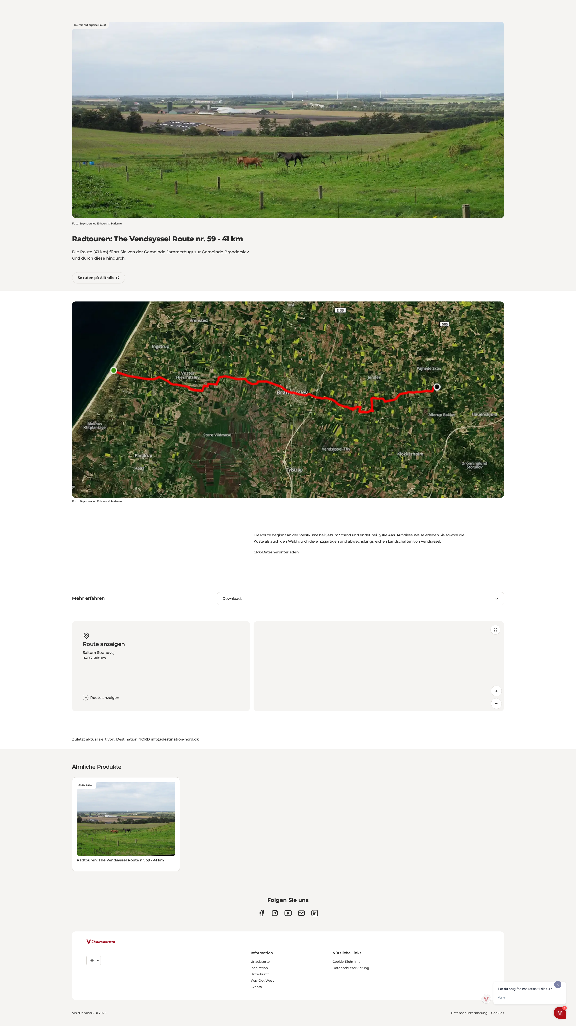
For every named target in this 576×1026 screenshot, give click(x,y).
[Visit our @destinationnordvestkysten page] (288, 913)
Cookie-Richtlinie (346, 962)
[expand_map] (495, 630)
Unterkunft (260, 974)
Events (256, 987)
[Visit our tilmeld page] (301, 913)
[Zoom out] (496, 703)
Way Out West (262, 980)
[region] (379, 666)
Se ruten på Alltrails (96, 278)
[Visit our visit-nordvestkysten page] (315, 913)
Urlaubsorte (260, 962)
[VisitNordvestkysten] (100, 942)
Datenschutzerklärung (351, 968)
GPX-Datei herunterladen (276, 552)
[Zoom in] (496, 691)
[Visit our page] (262, 913)
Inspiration (259, 968)
